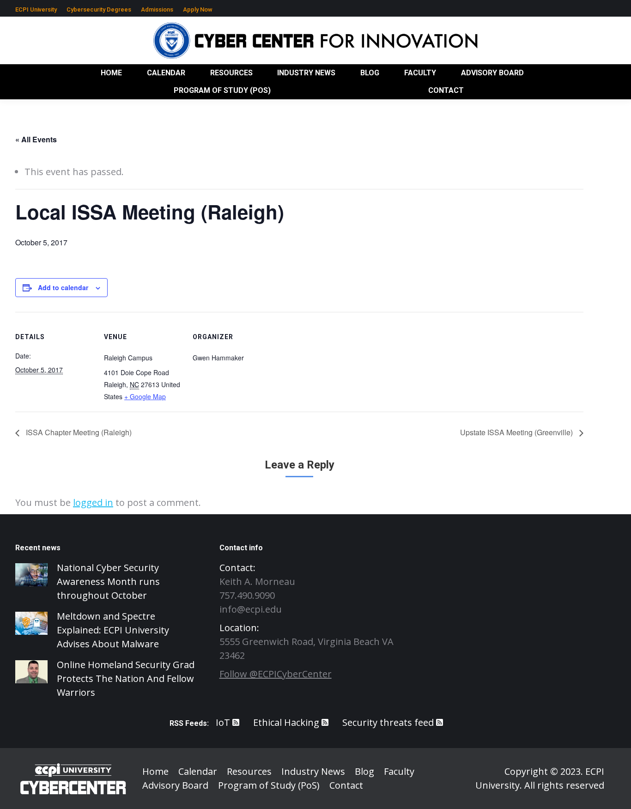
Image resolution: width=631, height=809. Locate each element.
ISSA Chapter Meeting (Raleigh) (78, 432)
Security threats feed (388, 722)
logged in (93, 502)
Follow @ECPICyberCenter (275, 674)
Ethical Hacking (286, 722)
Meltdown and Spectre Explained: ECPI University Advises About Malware (113, 630)
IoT (223, 722)
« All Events (36, 139)
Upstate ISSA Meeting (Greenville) (517, 432)
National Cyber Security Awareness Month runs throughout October (108, 581)
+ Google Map (145, 396)
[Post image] (31, 574)
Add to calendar (63, 287)
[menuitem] (36, 9)
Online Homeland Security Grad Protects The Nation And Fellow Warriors (125, 678)
